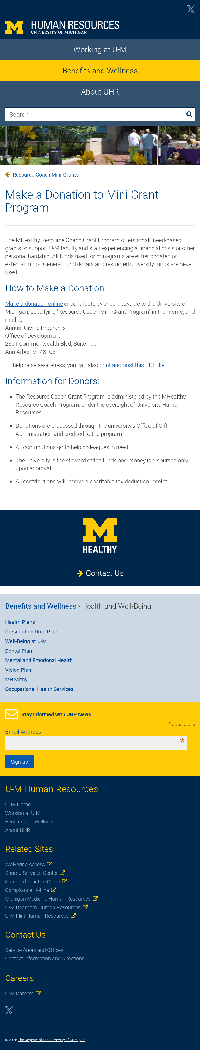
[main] (100, 325)
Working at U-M (100, 49)
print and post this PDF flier (132, 365)
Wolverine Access (25, 864)
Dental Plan (18, 650)
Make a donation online (34, 303)
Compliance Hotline (27, 890)
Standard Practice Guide (32, 881)
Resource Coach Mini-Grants (46, 174)
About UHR (100, 91)
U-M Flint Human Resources (37, 915)
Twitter (191, 11)
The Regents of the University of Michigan (51, 1039)
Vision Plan (18, 669)
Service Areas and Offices (34, 949)
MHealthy (16, 679)
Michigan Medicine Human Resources (48, 898)
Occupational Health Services (39, 689)
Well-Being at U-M (26, 641)
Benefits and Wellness (100, 70)
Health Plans (20, 621)
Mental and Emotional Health (39, 660)
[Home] (100, 27)
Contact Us (105, 573)
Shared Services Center (31, 872)
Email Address (95, 731)
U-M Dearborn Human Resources (42, 907)
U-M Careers (19, 993)
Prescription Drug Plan (31, 631)
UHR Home (18, 804)
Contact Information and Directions (44, 958)
